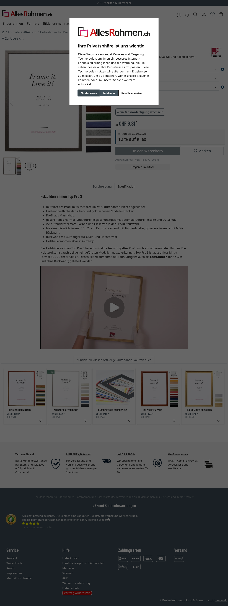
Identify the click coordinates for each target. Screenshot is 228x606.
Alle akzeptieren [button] (89, 93)
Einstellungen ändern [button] (131, 93)
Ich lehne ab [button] (109, 93)
